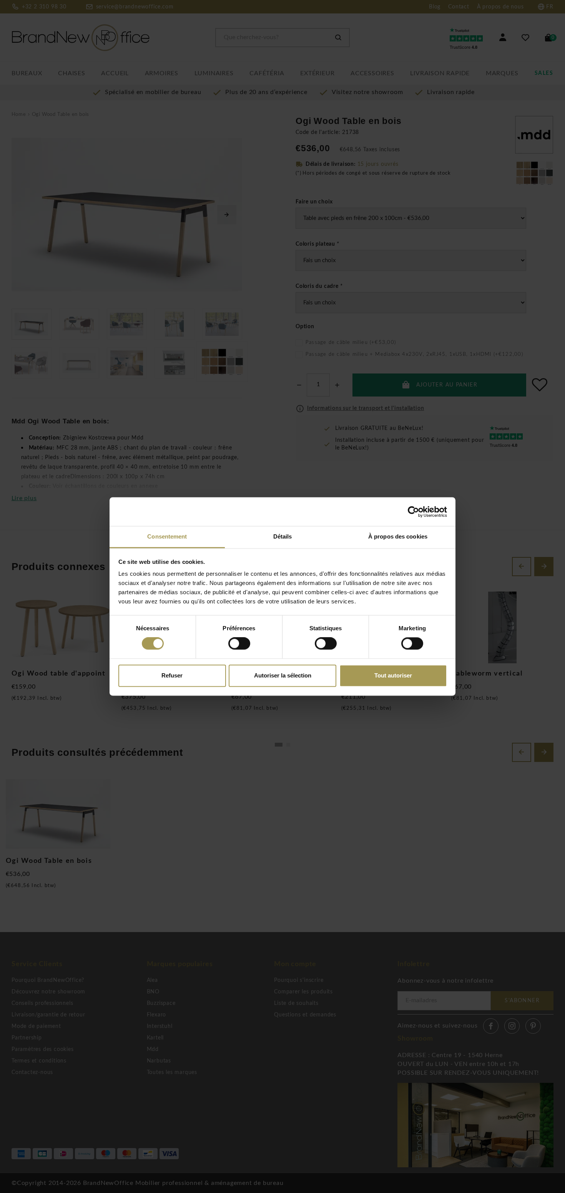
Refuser (172, 675)
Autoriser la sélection (282, 675)
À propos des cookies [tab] (397, 536)
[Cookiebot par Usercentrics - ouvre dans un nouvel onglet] (413, 511)
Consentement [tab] (167, 536)
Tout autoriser (393, 675)
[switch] (239, 644)
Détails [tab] (282, 536)
